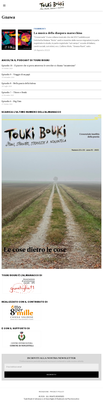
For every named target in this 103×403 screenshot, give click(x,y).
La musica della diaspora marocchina (58, 33)
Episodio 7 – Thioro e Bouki (14, 92)
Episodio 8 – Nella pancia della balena (19, 83)
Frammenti (40, 29)
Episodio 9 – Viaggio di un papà (16, 74)
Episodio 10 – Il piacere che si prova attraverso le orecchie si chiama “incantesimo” (39, 65)
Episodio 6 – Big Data (11, 101)
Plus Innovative (73, 399)
